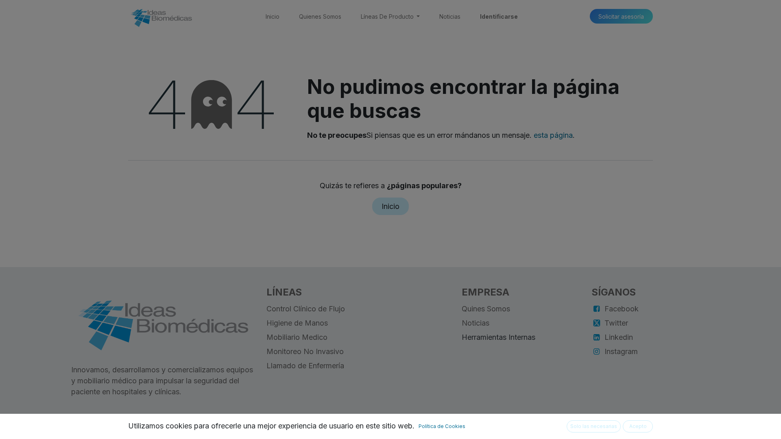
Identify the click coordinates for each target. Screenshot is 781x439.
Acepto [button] (638, 426)
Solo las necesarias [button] (593, 426)
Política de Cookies (442, 426)
